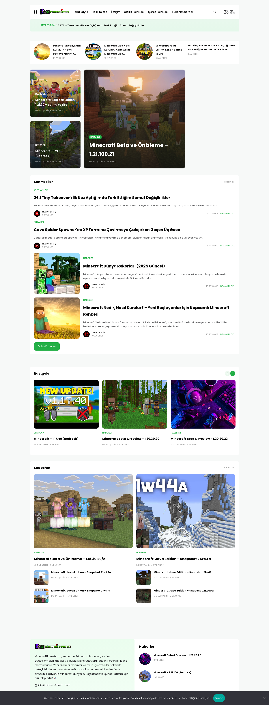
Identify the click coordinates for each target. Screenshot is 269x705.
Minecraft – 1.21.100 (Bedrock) (172, 672)
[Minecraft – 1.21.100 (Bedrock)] (145, 676)
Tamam (219, 698)
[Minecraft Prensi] (54, 12)
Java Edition (41, 189)
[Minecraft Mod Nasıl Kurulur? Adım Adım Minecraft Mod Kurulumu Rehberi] (93, 51)
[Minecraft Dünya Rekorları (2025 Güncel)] (57, 273)
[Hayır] (264, 698)
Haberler (95, 136)
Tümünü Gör (229, 467)
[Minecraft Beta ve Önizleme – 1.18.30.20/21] (83, 511)
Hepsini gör (229, 182)
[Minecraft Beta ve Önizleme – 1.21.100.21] (134, 119)
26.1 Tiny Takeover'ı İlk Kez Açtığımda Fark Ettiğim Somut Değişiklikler (102, 197)
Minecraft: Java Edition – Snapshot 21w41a (80, 590)
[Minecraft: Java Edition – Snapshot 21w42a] (143, 577)
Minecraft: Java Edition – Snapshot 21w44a (173, 559)
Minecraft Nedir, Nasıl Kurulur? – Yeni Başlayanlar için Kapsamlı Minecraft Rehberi (67, 54)
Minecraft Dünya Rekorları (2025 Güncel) (124, 266)
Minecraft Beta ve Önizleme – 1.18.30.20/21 (70, 559)
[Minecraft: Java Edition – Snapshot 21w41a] (41, 596)
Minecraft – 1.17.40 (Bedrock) (56, 439)
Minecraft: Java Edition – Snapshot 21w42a (183, 572)
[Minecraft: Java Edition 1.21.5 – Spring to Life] (144, 51)
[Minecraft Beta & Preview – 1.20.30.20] (134, 404)
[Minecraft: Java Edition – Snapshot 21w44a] (185, 511)
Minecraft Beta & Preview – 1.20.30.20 (130, 439)
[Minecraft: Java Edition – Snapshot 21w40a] (143, 596)
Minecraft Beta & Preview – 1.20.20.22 (199, 439)
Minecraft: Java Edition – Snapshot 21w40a (184, 590)
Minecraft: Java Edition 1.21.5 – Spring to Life (169, 49)
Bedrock (40, 93)
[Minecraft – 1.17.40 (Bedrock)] (66, 404)
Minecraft (47, 25)
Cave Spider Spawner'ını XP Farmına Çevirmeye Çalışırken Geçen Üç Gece (100, 25)
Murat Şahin (42, 110)
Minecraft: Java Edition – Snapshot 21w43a (81, 572)
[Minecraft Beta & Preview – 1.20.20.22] (203, 404)
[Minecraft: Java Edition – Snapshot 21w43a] (41, 577)
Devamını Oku (227, 213)
